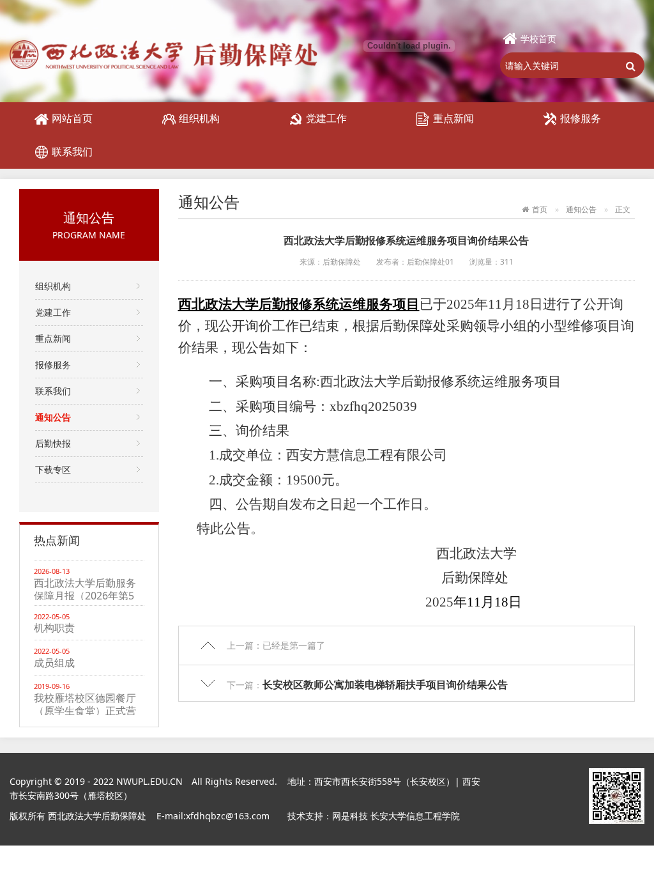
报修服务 (580, 118)
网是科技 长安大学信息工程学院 (396, 816)
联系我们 (72, 151)
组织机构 (199, 118)
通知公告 (53, 417)
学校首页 (538, 39)
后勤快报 (53, 443)
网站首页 (72, 118)
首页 (539, 209)
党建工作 (326, 118)
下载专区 (53, 469)
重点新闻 (453, 118)
